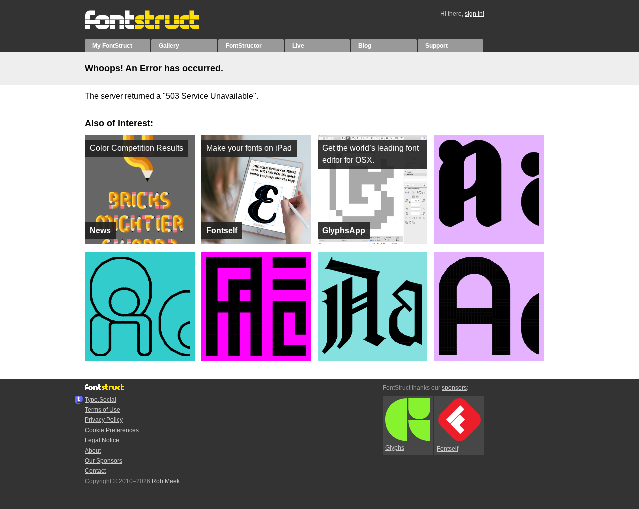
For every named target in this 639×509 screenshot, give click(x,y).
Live (298, 45)
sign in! (474, 13)
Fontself (447, 448)
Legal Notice (102, 440)
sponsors (454, 387)
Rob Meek (166, 481)
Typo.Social (100, 399)
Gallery (169, 45)
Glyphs (394, 447)
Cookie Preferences (112, 430)
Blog (364, 45)
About (93, 450)
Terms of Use (102, 409)
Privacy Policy (104, 419)
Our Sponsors (103, 460)
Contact (95, 470)
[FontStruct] (152, 27)
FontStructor (244, 45)
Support (436, 45)
